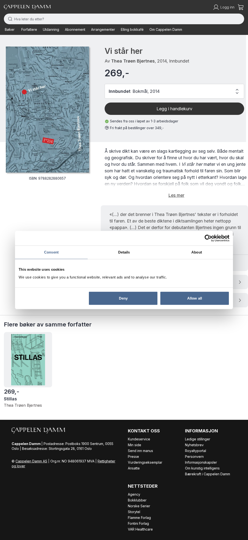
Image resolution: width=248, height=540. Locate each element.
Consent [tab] (51, 252)
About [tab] (196, 252)
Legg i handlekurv (174, 108)
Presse (133, 456)
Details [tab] (124, 252)
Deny (123, 298)
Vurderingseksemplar (145, 462)
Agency (134, 494)
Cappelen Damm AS (31, 461)
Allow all (194, 298)
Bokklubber (137, 500)
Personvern (194, 456)
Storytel (134, 512)
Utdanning (51, 29)
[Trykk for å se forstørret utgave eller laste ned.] (47, 110)
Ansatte (134, 468)
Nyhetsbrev (194, 445)
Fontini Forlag (138, 523)
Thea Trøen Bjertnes (133, 61)
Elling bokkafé (132, 29)
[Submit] (9, 19)
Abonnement (75, 29)
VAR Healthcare (140, 529)
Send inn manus (140, 451)
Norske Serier (139, 506)
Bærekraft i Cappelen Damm (207, 474)
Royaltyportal (195, 451)
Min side (134, 445)
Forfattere (29, 29)
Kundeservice (139, 439)
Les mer (176, 195)
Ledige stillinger (197, 439)
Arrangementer (103, 29)
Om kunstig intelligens (202, 468)
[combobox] (124, 19)
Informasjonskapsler (201, 462)
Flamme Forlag (139, 518)
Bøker (10, 29)
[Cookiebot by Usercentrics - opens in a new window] (208, 238)
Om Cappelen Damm (165, 29)
